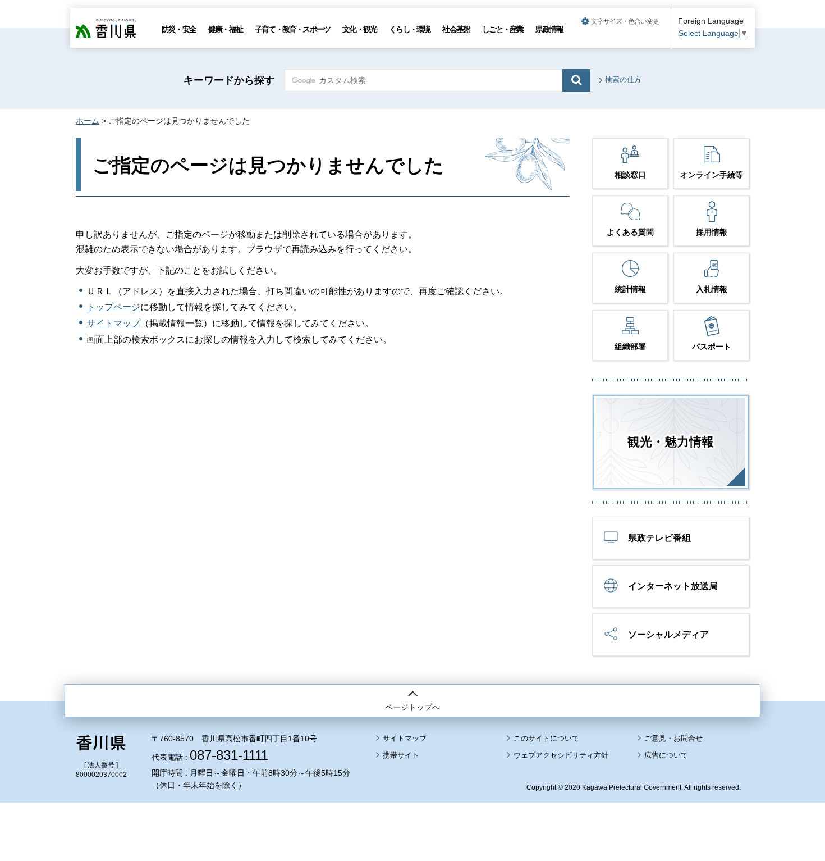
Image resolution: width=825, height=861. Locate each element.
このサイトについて (546, 738)
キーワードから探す (229, 80)
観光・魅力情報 (670, 442)
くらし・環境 (409, 29)
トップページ (113, 307)
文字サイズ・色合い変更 (625, 21)
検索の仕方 (623, 79)
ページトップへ (412, 707)
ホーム (87, 120)
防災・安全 (179, 29)
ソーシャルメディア (668, 634)
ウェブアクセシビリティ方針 (561, 755)
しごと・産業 (502, 29)
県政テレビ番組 (659, 538)
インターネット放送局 (673, 586)
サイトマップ (113, 323)
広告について (666, 755)
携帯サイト (401, 755)
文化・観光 (359, 29)
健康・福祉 (225, 29)
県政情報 (549, 29)
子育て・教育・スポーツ (292, 29)
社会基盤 (456, 29)
